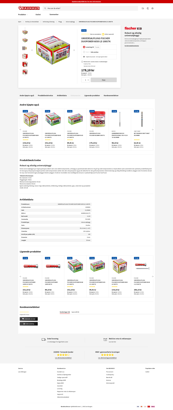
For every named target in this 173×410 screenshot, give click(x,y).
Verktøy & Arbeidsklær (32, 22)
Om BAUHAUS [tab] (110, 368)
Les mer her (112, 342)
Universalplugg (70, 22)
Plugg (60, 22)
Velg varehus (94, 52)
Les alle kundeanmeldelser (63, 358)
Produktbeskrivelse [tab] (30, 160)
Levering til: (90, 47)
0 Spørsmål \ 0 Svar (24, 314)
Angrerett (60, 394)
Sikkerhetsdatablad (63, 397)
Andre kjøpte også (27, 95)
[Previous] (32, 50)
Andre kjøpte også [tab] (29, 104)
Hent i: (88, 52)
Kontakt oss (60, 372)
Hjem (19, 22)
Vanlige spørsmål (62, 377)
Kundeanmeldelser (111, 95)
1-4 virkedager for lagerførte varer (57, 342)
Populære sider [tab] (150, 368)
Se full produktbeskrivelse (132, 45)
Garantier (60, 386)
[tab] (65, 312)
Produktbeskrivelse (45, 95)
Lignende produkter (92, 95)
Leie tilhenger (22, 372)
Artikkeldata (62, 95)
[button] (29, 319)
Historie (108, 380)
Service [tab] (20, 368)
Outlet (38, 14)
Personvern (109, 372)
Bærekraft (109, 377)
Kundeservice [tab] (61, 368)
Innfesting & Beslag (48, 22)
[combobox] (90, 8)
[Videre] (74, 50)
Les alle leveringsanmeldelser (107, 358)
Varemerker (54, 14)
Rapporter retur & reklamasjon (66, 391)
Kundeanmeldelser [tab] (30, 307)
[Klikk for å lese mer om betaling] (145, 406)
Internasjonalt (110, 383)
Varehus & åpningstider (64, 374)
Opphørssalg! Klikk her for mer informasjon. (86, 1)
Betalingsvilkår (61, 380)
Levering (59, 389)
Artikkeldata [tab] (26, 199)
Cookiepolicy (110, 374)
